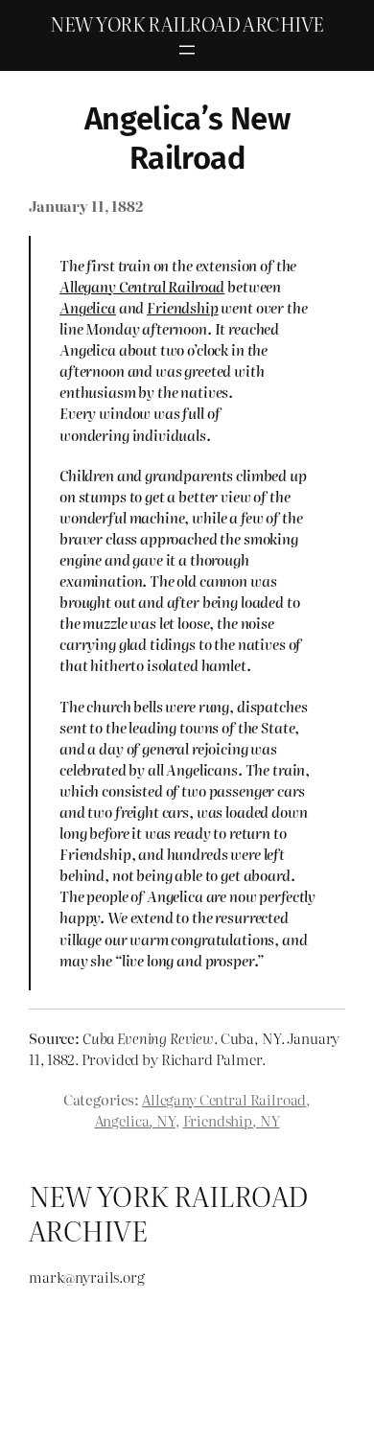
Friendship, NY (231, 1120)
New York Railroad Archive (186, 23)
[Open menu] (187, 49)
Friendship (183, 307)
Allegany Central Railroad (141, 286)
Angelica (87, 307)
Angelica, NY (135, 1120)
